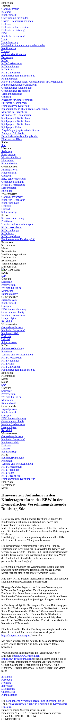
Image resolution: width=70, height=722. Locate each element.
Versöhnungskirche (11, 93)
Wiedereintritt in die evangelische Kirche (23, 45)
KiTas (4, 60)
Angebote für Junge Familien (17, 99)
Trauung (5, 51)
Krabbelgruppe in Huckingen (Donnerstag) (24, 108)
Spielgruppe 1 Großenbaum (16, 118)
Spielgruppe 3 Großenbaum (16, 124)
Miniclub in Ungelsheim (14, 112)
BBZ (4, 33)
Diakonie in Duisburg (13, 30)
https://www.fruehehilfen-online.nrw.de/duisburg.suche (20, 657)
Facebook (6, 679)
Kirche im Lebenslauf (13, 36)
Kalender (6, 11)
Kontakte (6, 682)
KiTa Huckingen (10, 66)
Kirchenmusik (8, 14)
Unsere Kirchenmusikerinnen (17, 21)
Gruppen (6, 96)
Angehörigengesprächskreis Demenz (21, 130)
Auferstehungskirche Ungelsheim (19, 84)
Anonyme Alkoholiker (13, 133)
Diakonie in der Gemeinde (15, 27)
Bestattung (7, 57)
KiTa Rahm (7, 69)
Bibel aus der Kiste (11, 139)
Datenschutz (8, 688)
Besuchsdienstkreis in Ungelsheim (19, 136)
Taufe (4, 39)
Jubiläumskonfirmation (13, 54)
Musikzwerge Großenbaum (16, 115)
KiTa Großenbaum (11, 63)
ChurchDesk (8, 691)
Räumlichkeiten (9, 78)
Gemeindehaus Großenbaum (16, 87)
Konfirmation (8, 48)
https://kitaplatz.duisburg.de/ (16, 635)
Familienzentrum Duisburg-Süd (18, 75)
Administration (9, 694)
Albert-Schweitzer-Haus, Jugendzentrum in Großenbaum (32, 81)
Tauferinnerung (9, 42)
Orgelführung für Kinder (14, 18)
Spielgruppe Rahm (11, 127)
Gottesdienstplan (10, 8)
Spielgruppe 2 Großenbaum (16, 121)
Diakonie (6, 24)
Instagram (6, 676)
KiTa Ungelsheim (10, 72)
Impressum (7, 685)
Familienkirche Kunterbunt (15, 105)
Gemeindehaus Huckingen (15, 90)
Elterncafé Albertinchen (14, 102)
